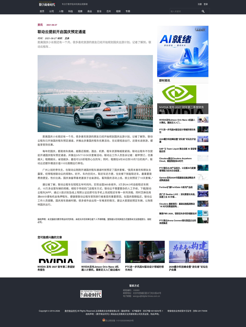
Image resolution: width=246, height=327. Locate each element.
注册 (200, 4)
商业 (89, 11)
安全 (99, 11)
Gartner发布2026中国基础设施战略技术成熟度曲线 (177, 179)
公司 (51, 11)
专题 (128, 11)
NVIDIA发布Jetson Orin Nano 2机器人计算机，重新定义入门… (177, 121)
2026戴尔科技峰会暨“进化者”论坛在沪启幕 (177, 140)
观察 (80, 11)
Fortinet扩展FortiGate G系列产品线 (175, 187)
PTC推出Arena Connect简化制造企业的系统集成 (177, 221)
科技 (70, 11)
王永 (67, 38)
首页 (42, 11)
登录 (206, 4)
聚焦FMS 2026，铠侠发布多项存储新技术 (178, 213)
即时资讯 (164, 80)
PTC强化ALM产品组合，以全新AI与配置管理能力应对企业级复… (177, 169)
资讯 (40, 24)
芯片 (108, 11)
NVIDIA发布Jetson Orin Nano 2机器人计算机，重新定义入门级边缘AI (100, 268)
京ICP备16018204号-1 (153, 310)
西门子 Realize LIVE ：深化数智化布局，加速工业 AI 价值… (178, 195)
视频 (118, 11)
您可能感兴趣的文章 (50, 237)
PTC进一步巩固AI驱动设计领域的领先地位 (177, 130)
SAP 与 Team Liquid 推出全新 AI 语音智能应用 (177, 150)
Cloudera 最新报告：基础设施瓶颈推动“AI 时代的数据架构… (177, 205)
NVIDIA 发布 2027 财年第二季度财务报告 (181, 108)
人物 (61, 11)
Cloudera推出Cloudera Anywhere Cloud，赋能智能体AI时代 (175, 159)
